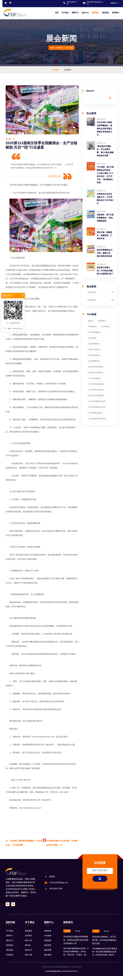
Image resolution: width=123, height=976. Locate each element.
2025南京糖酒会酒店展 (97, 401)
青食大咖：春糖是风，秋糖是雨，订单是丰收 (104, 235)
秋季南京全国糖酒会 (95, 372)
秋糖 (69, 279)
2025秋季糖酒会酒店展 (97, 407)
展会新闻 (92, 292)
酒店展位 (105, 13)
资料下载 (28, 955)
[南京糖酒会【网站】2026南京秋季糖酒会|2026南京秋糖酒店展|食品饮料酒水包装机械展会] (16, 12)
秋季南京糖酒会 (94, 349)
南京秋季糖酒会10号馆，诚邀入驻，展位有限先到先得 (104, 253)
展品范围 (47, 950)
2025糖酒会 (105, 326)
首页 (57, 13)
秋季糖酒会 (92, 326)
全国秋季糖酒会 (94, 361)
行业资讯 (92, 300)
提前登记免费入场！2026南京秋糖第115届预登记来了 (105, 270)
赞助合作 (28, 950)
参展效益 (47, 931)
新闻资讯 (95, 13)
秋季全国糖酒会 (31, 185)
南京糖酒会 (92, 338)
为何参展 (47, 936)
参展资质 (47, 945)
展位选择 (47, 955)
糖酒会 (90, 321)
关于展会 (65, 13)
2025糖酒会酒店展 (95, 413)
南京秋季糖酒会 (94, 344)
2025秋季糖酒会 (94, 332)
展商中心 (75, 13)
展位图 (27, 945)
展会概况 (28, 931)
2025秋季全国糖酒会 (96, 384)
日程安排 (28, 936)
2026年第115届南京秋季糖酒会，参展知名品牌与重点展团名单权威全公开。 (104, 128)
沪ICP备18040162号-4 (69, 971)
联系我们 (115, 13)
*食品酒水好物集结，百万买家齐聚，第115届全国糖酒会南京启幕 (104, 940)
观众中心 (85, 13)
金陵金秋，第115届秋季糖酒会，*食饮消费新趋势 (105, 218)
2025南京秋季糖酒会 (96, 395)
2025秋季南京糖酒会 (96, 390)
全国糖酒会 (44, 788)
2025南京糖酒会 (94, 378)
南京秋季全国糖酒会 (95, 367)
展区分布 (28, 940)
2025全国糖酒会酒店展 (97, 419)
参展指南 (47, 940)
